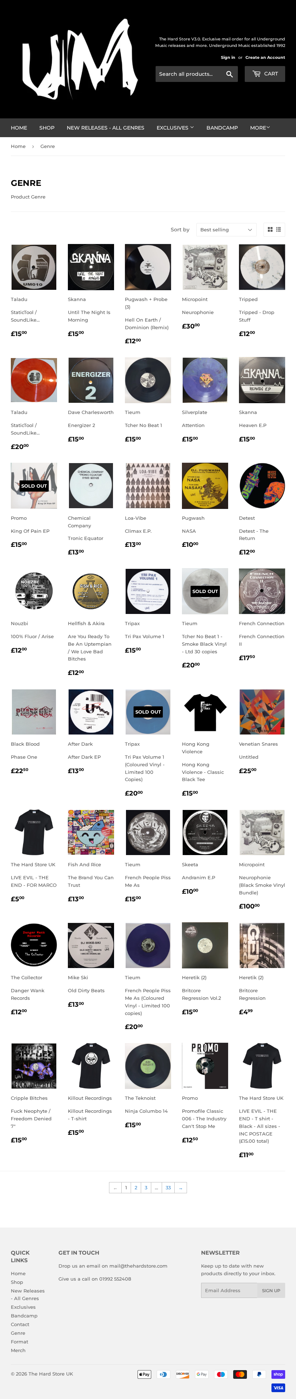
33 (168, 1187)
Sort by (180, 229)
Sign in (228, 57)
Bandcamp (222, 128)
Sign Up (271, 1290)
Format (19, 1341)
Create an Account (265, 57)
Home (19, 128)
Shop (47, 128)
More (258, 128)
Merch (18, 1350)
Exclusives (173, 128)
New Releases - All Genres (105, 128)
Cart (270, 73)
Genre (18, 1333)
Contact (20, 1324)
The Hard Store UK (51, 1374)
